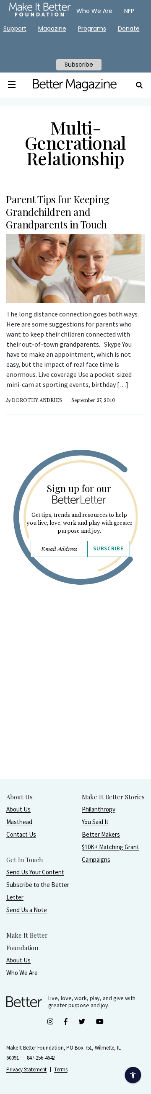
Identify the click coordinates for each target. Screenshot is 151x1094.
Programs (92, 28)
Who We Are (22, 973)
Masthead (19, 822)
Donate (129, 28)
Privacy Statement (26, 1069)
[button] (11, 85)
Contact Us (21, 834)
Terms (61, 1069)
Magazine (52, 28)
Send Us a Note (26, 910)
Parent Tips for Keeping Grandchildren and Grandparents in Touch (57, 211)
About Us (18, 809)
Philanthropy (98, 809)
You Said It (95, 822)
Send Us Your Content (35, 872)
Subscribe (108, 548)
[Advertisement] (75, 703)
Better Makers (101, 834)
